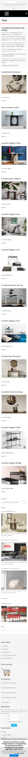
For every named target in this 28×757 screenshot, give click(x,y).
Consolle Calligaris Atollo (11, 427)
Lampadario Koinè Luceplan (9, 683)
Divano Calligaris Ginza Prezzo (9, 692)
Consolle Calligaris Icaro (10, 214)
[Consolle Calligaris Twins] (14, 155)
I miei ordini (5, 646)
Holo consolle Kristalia (10, 107)
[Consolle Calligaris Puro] (14, 333)
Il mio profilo (5, 649)
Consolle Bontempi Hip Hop (12, 285)
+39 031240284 (6, 4)
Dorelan (4, 738)
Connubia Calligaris (6, 735)
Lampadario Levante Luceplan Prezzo (11, 568)
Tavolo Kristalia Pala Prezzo (8, 511)
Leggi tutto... (4, 100)
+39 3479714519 (15, 4)
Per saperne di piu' (19, 753)
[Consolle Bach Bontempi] (14, 84)
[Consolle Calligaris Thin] (14, 262)
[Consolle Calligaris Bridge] (14, 475)
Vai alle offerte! (4, 598)
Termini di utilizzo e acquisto (9, 655)
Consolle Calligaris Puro (10, 321)
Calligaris (4, 732)
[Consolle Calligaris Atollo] (14, 439)
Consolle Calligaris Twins (11, 143)
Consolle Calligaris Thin (10, 250)
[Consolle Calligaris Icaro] (14, 226)
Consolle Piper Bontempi (11, 356)
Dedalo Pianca (5, 702)
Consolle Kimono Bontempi (12, 392)
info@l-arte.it (24, 4)
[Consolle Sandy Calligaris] (14, 190)
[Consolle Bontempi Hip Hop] (14, 297)
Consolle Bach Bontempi (10, 72)
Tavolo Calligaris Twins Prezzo (9, 697)
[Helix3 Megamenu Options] (26, 13)
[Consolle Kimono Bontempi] (14, 404)
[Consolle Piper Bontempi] (14, 368)
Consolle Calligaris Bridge (11, 463)
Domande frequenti (7, 658)
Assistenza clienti (6, 652)
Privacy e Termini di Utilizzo (15, 722)
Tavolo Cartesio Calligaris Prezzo (10, 540)
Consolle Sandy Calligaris (11, 178)
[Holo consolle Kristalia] (14, 119)
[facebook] (13, 8)
